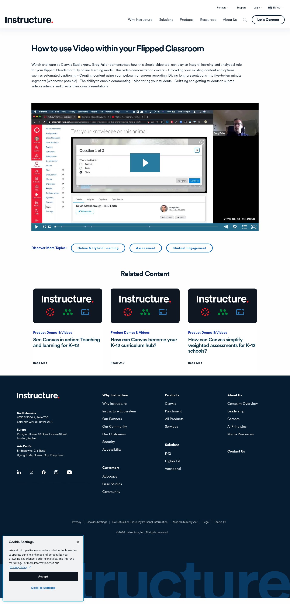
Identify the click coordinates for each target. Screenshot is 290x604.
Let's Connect (268, 20)
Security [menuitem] (108, 442)
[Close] (77, 542)
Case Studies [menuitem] (112, 484)
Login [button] (256, 7)
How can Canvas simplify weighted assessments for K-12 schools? (221, 345)
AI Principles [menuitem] (236, 427)
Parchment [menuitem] (173, 411)
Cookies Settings (43, 587)
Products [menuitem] (186, 19)
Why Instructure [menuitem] (140, 19)
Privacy (76, 522)
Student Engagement (189, 248)
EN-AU (276, 7)
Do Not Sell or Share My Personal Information (140, 522)
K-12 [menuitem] (168, 453)
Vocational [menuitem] (173, 469)
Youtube (69, 472)
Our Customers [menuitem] (114, 434)
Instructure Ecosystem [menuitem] (119, 411)
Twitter (31, 472)
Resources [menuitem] (208, 19)
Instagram (56, 472)
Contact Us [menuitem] (236, 451)
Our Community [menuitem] (114, 427)
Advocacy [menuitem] (109, 476)
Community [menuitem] (111, 492)
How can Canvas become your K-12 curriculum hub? (144, 342)
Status (221, 524)
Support (241, 7)
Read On (39, 362)
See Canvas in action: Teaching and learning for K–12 (66, 342)
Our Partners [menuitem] (112, 419)
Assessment (145, 248)
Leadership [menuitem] (235, 411)
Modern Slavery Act (185, 522)
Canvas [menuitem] (170, 404)
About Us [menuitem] (230, 19)
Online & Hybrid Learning (98, 248)
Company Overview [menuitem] (242, 404)
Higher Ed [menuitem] (172, 461)
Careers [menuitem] (233, 419)
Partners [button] (221, 7)
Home (38, 395)
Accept (43, 576)
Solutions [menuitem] (166, 19)
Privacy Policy (18, 567)
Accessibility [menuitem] (111, 449)
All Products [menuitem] (174, 419)
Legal (206, 522)
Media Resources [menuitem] (240, 434)
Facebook (44, 472)
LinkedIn (19, 472)
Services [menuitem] (171, 427)
